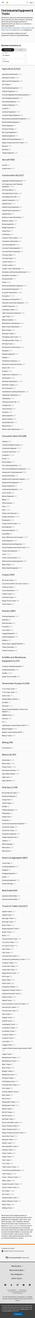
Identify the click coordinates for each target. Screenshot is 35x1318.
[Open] (25, 61)
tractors (28, 27)
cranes (23, 27)
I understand (18, 1314)
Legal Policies (22, 1290)
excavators (16, 27)
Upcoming (8, 50)
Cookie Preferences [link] (17, 1293)
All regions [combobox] (6, 55)
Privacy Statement (11, 1290)
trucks (5, 27)
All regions (5, 52)
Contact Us (25, 1257)
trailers (10, 27)
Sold (20, 50)
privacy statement (7, 1310)
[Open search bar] (27, 2)
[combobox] (11, 61)
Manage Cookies (24, 1309)
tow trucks (9, 30)
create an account (14, 1225)
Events (4, 59)
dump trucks (20, 30)
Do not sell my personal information (17, 1291)
